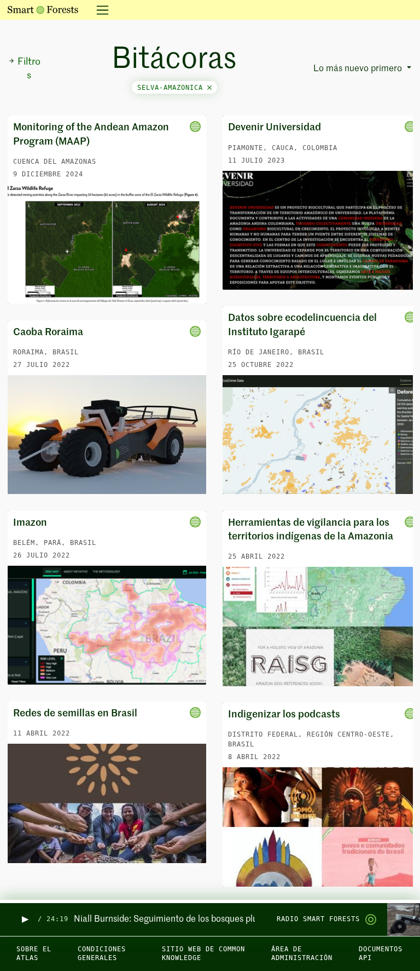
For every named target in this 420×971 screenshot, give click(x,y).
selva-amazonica (172, 87)
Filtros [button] (29, 69)
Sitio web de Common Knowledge (203, 953)
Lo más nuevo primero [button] (358, 69)
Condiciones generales (102, 953)
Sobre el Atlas (33, 953)
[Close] (209, 88)
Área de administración (301, 953)
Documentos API (380, 953)
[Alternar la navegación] (99, 10)
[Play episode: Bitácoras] (24, 919)
